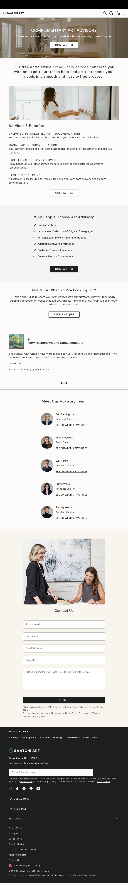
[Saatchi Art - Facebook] (24, 789)
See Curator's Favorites (71, 425)
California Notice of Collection (22, 849)
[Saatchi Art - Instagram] (10, 789)
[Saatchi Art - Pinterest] (31, 789)
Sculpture (44, 737)
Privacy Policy (78, 707)
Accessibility (14, 860)
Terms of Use (26, 781)
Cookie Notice (15, 839)
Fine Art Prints (90, 737)
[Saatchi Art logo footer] (24, 750)
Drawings (58, 737)
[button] (61, 383)
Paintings (13, 737)
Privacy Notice (103, 781)
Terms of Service (96, 707)
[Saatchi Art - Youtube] (38, 789)
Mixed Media (73, 737)
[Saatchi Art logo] (13, 13)
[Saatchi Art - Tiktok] (17, 789)
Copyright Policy (16, 844)
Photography (29, 737)
